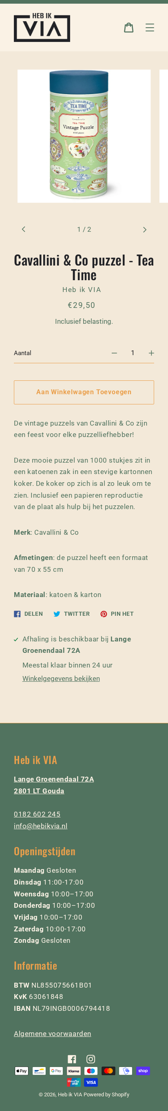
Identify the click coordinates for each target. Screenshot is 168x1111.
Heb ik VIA (70, 1094)
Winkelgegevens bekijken (61, 678)
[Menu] (149, 27)
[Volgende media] (144, 229)
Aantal (22, 353)
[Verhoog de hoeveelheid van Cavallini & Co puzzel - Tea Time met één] (151, 353)
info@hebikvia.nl (41, 826)
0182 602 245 (37, 814)
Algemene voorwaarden (52, 1034)
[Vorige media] (23, 229)
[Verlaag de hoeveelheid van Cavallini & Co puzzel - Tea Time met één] (114, 353)
